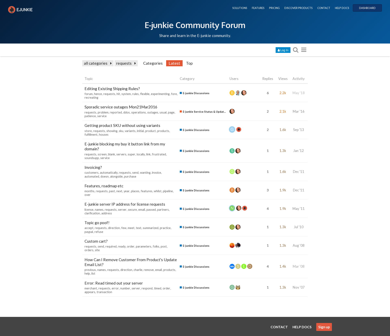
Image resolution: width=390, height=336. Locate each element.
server (122, 209)
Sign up (324, 327)
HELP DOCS (342, 8)
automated (91, 176)
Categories (153, 63)
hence (98, 94)
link (148, 154)
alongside (116, 176)
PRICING (274, 8)
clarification (92, 213)
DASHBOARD (367, 8)
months (89, 191)
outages (152, 112)
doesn (105, 176)
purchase (130, 176)
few (123, 228)
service (102, 116)
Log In (284, 50)
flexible (145, 94)
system (126, 94)
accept (88, 228)
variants (130, 131)
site (97, 250)
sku (121, 131)
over (87, 194)
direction (114, 228)
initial (140, 131)
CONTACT (323, 8)
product (150, 131)
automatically (109, 172)
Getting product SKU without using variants (122, 125)
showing (111, 131)
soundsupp (91, 158)
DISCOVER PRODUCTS (298, 8)
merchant (90, 288)
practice (165, 228)
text (138, 228)
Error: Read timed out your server (113, 283)
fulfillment (91, 134)
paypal (88, 231)
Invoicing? (93, 167)
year (127, 191)
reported (116, 112)
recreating (91, 97)
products (163, 131)
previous (90, 270)
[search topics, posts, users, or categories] (295, 50)
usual (163, 112)
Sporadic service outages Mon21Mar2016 (120, 107)
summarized (150, 228)
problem (103, 112)
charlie (138, 270)
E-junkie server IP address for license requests (124, 204)
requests (124, 63)
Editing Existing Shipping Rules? (112, 88)
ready (122, 246)
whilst (157, 191)
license (88, 209)
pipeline (168, 191)
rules (135, 94)
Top (189, 63)
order (130, 246)
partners (163, 209)
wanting (145, 172)
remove (149, 270)
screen (102, 154)
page (171, 112)
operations (138, 112)
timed (157, 288)
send (135, 172)
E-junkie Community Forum (195, 25)
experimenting (160, 94)
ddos (126, 112)
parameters (143, 246)
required (111, 246)
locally (141, 154)
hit (118, 94)
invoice (156, 172)
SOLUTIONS (239, 8)
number (125, 288)
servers (121, 154)
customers (91, 172)
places (135, 191)
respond (147, 288)
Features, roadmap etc (103, 185)
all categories (95, 63)
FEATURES (258, 8)
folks (156, 246)
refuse (98, 231)
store (88, 131)
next (119, 191)
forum (88, 94)
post (164, 246)
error (115, 288)
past (112, 191)
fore (174, 94)
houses (103, 134)
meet (131, 228)
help (87, 273)
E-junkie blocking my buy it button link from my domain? (124, 146)
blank (111, 154)
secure (132, 209)
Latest (174, 63)
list (93, 273)
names (99, 209)
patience (90, 116)
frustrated (159, 154)
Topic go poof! (96, 222)
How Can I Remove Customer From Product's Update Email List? (130, 262)
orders (88, 250)
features (146, 191)
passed (151, 209)
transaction (104, 292)
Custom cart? (95, 241)
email (141, 209)
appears (89, 292)
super (131, 154)
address (106, 213)
